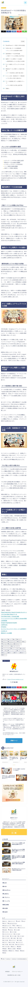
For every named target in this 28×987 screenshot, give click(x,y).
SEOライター (6, 927)
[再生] (3, 704)
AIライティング (12, 921)
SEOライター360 (13, 927)
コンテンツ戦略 (13, 936)
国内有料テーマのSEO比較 (13, 53)
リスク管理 (12, 944)
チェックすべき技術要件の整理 (14, 50)
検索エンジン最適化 (12, 948)
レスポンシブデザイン (21, 650)
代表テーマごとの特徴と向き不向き (15, 55)
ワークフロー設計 (6, 946)
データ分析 (20, 938)
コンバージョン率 (6, 938)
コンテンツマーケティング (8, 934)
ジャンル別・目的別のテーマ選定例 (15, 76)
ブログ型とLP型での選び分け (14, 78)
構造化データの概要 (6, 633)
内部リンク (4, 652)
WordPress (3, 7)
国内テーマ (10, 652)
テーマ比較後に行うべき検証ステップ (15, 82)
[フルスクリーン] (25, 704)
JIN (14, 639)
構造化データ (23, 652)
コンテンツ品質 (6, 936)
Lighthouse (4, 624)
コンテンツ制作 (17, 934)
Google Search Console (13, 923)
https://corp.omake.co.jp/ (15, 679)
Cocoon (10, 639)
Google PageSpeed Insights (9, 622)
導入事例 (6, 904)
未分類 (6, 908)
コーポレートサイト (15, 646)
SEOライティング (22, 927)
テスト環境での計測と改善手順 (14, 85)
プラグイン (7, 897)
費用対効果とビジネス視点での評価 (15, 61)
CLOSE (22, 41)
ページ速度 (4, 650)
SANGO (19, 641)
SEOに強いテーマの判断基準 (13, 48)
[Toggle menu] (25, 2)
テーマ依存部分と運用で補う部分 (15, 72)
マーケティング (19, 942)
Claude (24, 921)
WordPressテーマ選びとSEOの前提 (15, 45)
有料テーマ (17, 652)
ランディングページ (12, 650)
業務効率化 (5, 950)
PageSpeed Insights (12, 641)
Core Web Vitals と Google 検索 (10, 616)
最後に (7, 88)
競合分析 (22, 950)
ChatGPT (18, 921)
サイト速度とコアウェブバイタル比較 (15, 65)
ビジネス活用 (6, 940)
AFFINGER (4, 639)
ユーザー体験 (6, 944)
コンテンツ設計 (21, 936)
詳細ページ (14, 740)
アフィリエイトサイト (6, 646)
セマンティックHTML (15, 648)
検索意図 (19, 948)
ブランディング (13, 940)
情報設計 (5, 948)
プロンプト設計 (12, 942)
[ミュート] (22, 704)
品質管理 (19, 946)
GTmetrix (3, 626)
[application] (14, 698)
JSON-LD (19, 639)
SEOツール (19, 925)
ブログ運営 (23, 648)
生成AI (6, 912)
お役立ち (6, 893)
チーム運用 (14, 938)
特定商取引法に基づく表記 (14, 975)
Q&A (5, 882)
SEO (24, 641)
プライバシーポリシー (17, 971)
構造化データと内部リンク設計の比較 (15, 69)
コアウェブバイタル (5, 648)
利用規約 (7, 971)
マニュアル (7, 901)
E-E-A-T (5, 923)
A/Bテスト (5, 921)
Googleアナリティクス (7, 925)
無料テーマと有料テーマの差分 (14, 59)
